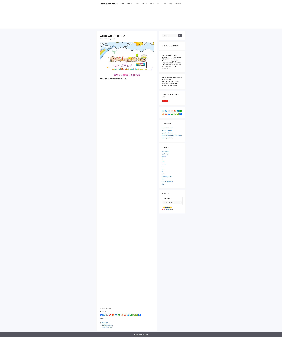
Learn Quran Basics (109, 4)
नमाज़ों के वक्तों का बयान (167, 128)
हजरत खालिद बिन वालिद (167, 181)
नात (162, 171)
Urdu (158, 3)
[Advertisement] (141, 18)
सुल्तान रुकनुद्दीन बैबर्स (166, 176)
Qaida (136, 3)
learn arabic (104, 324)
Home (122, 3)
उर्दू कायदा (103, 322)
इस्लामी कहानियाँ (165, 151)
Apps (143, 3)
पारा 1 (163, 174)
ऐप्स (162, 159)
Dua (151, 3)
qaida (109, 324)
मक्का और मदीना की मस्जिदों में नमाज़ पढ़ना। (172, 135)
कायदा (107, 322)
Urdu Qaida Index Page (107, 325)
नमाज (163, 169)
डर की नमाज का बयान (167, 130)
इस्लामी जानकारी (165, 154)
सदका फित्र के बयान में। (167, 138)
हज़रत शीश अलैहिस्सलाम (167, 133)
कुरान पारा (164, 164)
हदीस (163, 184)
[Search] (180, 35)
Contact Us (178, 3)
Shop (170, 3)
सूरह (162, 179)
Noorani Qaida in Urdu (107, 327)
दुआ (162, 166)
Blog (165, 3)
